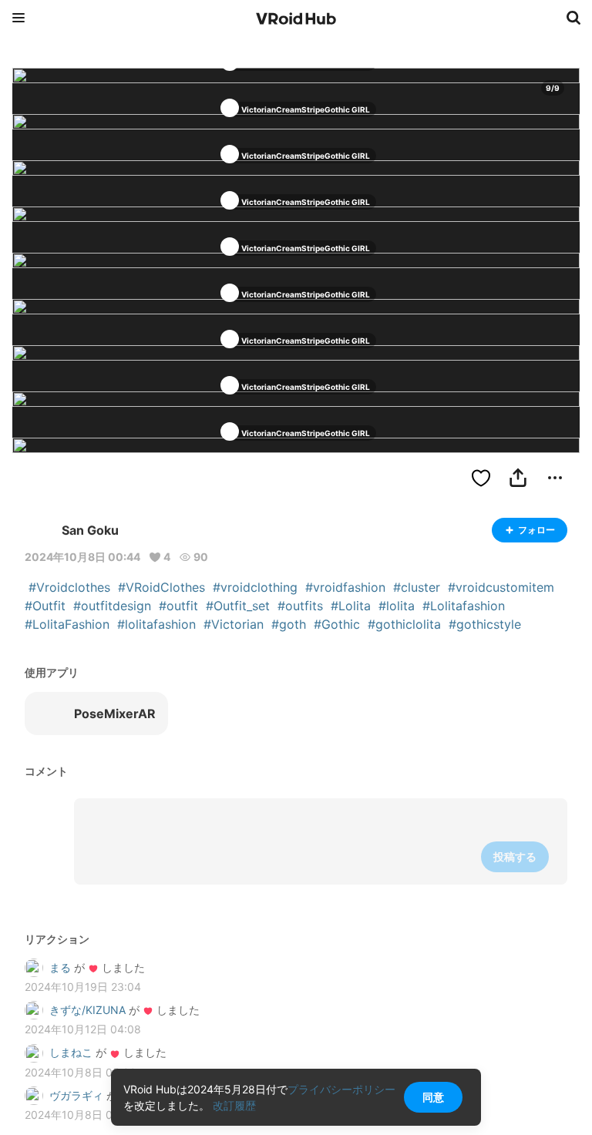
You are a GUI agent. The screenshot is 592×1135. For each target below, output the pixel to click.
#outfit (178, 605)
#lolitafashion (156, 624)
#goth (288, 624)
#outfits (300, 605)
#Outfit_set (238, 605)
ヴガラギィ (76, 1095)
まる (60, 967)
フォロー (536, 530)
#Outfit (45, 605)
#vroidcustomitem (501, 587)
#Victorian (234, 624)
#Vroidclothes (69, 587)
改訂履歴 (234, 1105)
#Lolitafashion (463, 605)
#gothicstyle (485, 624)
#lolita (396, 605)
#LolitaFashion (67, 624)
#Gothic (337, 624)
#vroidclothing (255, 587)
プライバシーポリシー (341, 1089)
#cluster (416, 587)
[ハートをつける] (481, 477)
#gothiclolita (404, 624)
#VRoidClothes (161, 587)
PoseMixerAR (115, 713)
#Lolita (351, 605)
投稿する (514, 856)
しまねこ (70, 1052)
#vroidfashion (345, 587)
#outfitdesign (112, 605)
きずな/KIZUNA (87, 1009)
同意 (433, 1096)
